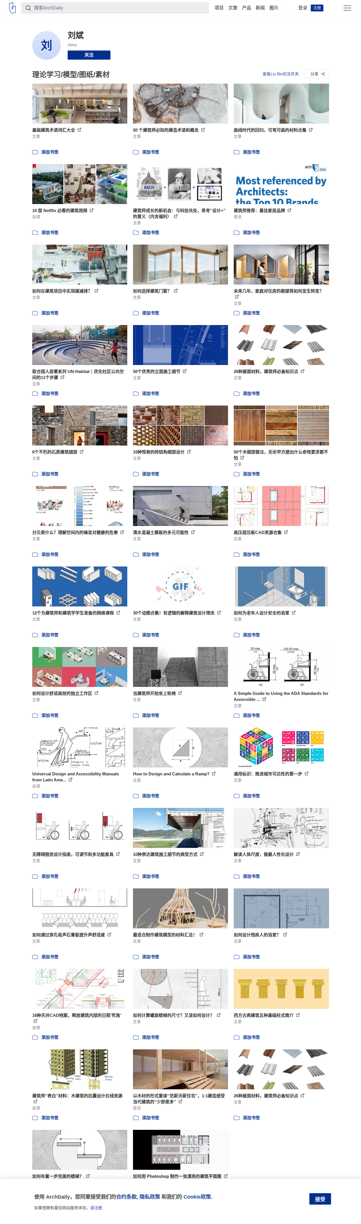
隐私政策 (150, 1197)
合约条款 (126, 1197)
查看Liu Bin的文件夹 (281, 74)
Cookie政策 (197, 1197)
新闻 (260, 8)
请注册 (96, 1207)
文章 (232, 8)
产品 (246, 8)
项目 (219, 8)
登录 (302, 8)
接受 (320, 1199)
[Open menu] (347, 8)
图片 (274, 8)
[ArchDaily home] (12, 8)
